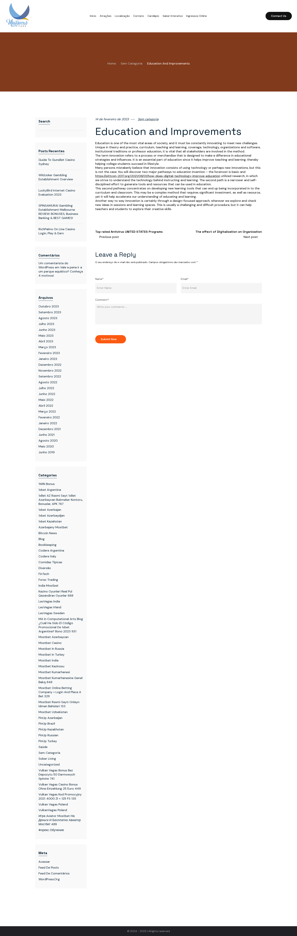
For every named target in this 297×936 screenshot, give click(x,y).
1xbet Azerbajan (49, 510)
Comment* (102, 299)
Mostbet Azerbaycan (53, 637)
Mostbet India (48, 660)
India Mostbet (48, 586)
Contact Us (278, 16)
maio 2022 (45, 400)
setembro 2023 (49, 312)
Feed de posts (48, 867)
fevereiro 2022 (49, 417)
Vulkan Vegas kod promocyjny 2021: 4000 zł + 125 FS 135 (60, 796)
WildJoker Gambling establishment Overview (55, 177)
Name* (99, 279)
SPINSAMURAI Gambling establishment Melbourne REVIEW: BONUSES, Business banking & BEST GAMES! (58, 212)
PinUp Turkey (47, 741)
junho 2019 (46, 452)
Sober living (47, 759)
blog (41, 539)
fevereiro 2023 (49, 353)
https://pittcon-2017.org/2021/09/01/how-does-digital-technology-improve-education (157, 176)
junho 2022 (46, 394)
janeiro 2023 (47, 359)
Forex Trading (48, 580)
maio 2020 (46, 446)
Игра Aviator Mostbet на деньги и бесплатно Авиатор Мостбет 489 (59, 820)
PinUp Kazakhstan (51, 729)
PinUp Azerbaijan (50, 718)
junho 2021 (46, 435)
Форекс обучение (51, 830)
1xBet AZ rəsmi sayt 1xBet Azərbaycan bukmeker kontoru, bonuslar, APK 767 (60, 500)
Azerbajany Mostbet (53, 527)
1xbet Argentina (49, 490)
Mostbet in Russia (51, 649)
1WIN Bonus (46, 484)
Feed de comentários (54, 873)
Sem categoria (131, 64)
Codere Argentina (51, 550)
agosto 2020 (48, 440)
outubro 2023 (48, 306)
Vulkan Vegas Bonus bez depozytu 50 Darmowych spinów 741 (56, 774)
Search (44, 121)
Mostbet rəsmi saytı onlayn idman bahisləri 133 (58, 704)
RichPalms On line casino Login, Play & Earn (56, 231)
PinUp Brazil (46, 723)
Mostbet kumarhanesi (54, 672)
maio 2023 (46, 336)
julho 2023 (46, 324)
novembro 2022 (50, 370)
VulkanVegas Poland (52, 810)
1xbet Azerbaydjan (51, 516)
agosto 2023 (47, 318)
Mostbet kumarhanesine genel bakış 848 (60, 680)
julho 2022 (46, 388)
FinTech (43, 574)
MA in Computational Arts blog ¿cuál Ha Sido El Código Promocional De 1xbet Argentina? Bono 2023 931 (60, 625)
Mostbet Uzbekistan (53, 712)
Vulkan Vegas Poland (53, 804)
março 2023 (47, 347)
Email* (185, 279)
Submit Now (109, 339)
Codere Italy (47, 556)
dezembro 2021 (49, 429)
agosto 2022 (47, 382)
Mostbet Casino (50, 643)
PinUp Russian (48, 735)
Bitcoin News (47, 533)
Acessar (44, 862)
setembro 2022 (49, 376)
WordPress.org (49, 879)
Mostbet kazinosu (51, 666)
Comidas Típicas (50, 562)
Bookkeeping (47, 545)
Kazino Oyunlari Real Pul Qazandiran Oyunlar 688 (55, 593)
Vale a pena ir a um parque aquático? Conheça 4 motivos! (60, 271)
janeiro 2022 (47, 423)
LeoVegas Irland (49, 607)
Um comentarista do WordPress (53, 265)
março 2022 (47, 411)
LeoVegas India (49, 601)
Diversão (44, 568)
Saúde (42, 747)
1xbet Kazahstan (50, 521)
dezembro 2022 (49, 365)
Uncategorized (49, 764)
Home (111, 64)
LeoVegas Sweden (51, 613)
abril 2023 (45, 341)
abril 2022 (45, 406)
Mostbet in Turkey (51, 654)
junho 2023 (46, 330)
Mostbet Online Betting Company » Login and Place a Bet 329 (59, 692)
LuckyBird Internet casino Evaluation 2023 (56, 192)
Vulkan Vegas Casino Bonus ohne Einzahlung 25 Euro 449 (59, 786)
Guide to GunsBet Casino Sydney (56, 162)
